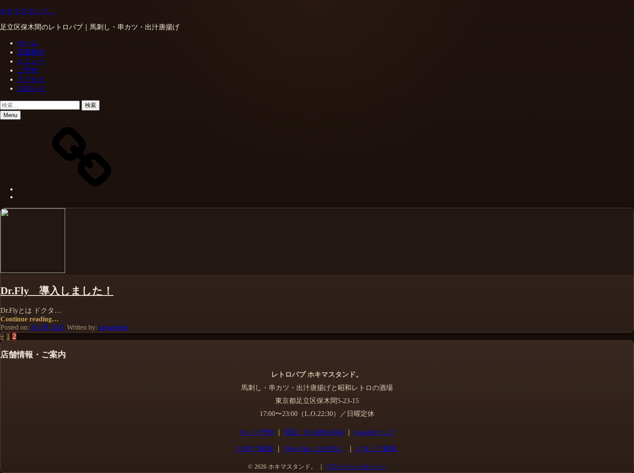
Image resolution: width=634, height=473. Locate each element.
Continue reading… (29, 319)
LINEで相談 (255, 448)
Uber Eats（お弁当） (314, 448)
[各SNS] (82, 189)
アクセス (31, 79)
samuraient (113, 327)
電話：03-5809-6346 (314, 432)
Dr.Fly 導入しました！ (56, 290)
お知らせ (31, 88)
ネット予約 (256, 432)
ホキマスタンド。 (27, 11)
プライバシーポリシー (356, 466)
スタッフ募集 (376, 448)
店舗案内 (31, 52)
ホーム (27, 43)
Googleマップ (374, 432)
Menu (10, 115)
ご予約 (27, 70)
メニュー (31, 61)
